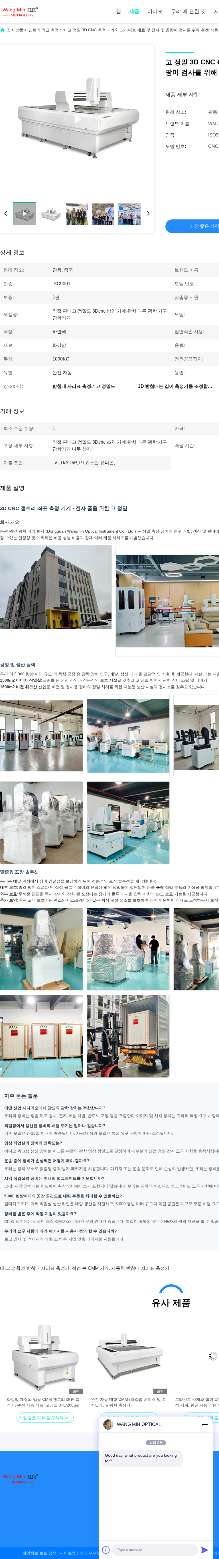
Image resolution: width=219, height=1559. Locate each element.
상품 (20, 30)
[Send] (204, 1550)
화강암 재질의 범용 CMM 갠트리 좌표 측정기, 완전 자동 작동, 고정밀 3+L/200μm (43, 1402)
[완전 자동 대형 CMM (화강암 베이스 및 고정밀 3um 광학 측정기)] (129, 1356)
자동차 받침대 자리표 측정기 (140, 1268)
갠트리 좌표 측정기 (46, 30)
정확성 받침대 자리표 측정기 (40, 1268)
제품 (134, 11)
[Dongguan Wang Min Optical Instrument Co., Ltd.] (20, 11)
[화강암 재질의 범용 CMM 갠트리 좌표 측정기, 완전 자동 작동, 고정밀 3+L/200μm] (45, 1356)
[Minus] (204, 1424)
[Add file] (106, 1550)
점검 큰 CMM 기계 (90, 1268)
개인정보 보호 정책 (39, 1553)
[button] (14, 1366)
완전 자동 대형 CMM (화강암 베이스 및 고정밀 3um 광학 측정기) (128, 1402)
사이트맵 (68, 1553)
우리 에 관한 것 (188, 11)
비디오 (155, 11)
